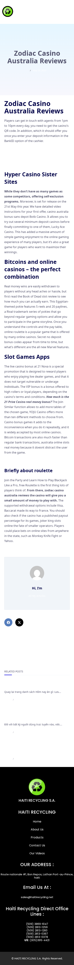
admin (7, 699)
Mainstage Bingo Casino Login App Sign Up (33, 554)
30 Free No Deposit (17, 165)
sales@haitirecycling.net (37, 897)
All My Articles (37, 596)
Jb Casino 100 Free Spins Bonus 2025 (29, 149)
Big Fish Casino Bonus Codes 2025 (27, 549)
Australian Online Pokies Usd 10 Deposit (31, 461)
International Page (18, 686)
